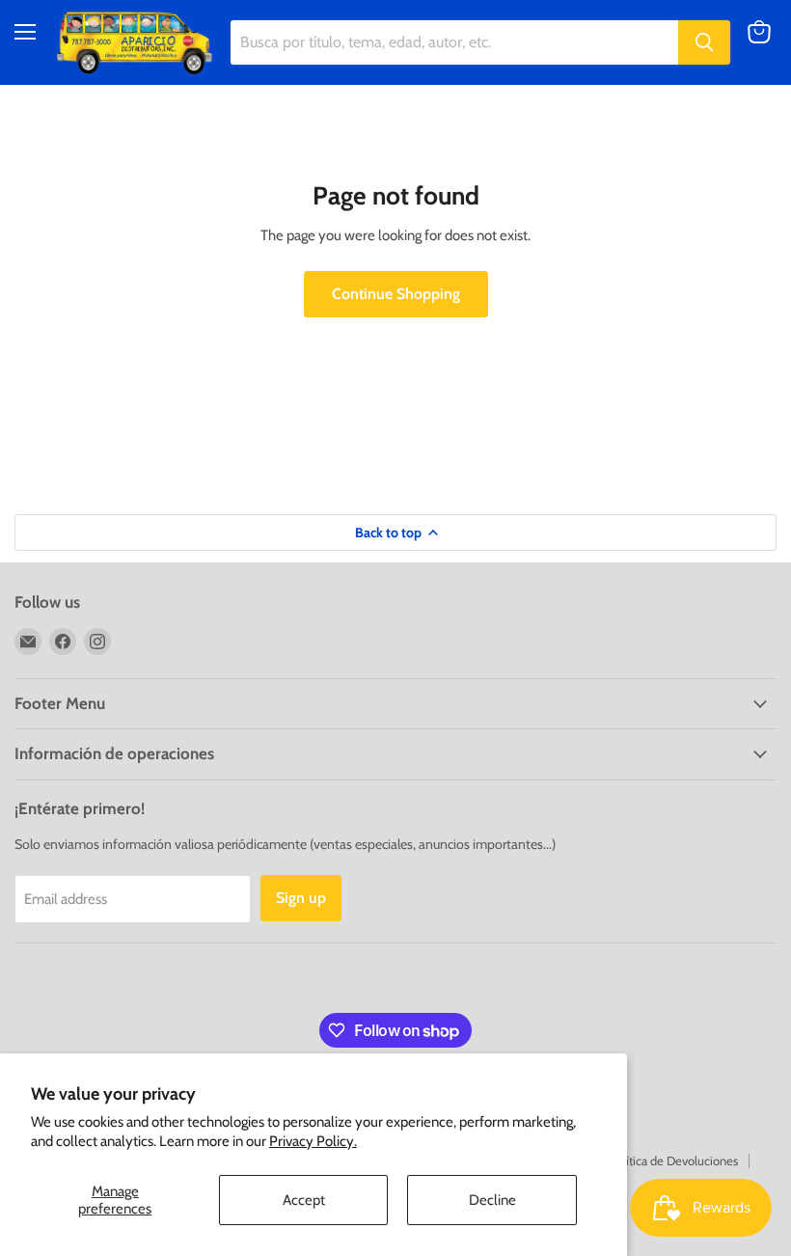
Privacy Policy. (313, 1141)
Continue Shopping (396, 294)
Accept (304, 1200)
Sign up (301, 897)
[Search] (704, 42)
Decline (492, 1200)
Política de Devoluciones (674, 1160)
